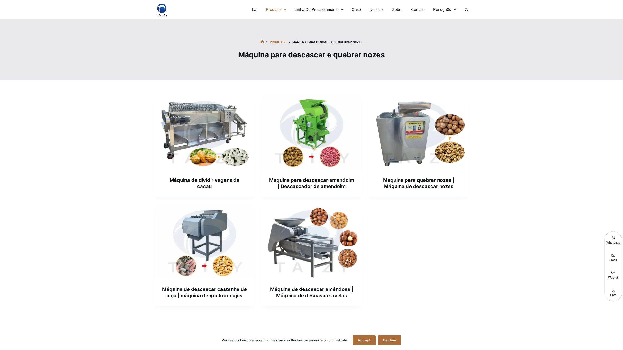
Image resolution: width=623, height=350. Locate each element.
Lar (254, 10)
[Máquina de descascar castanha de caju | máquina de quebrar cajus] (204, 241)
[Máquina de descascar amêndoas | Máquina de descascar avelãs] (311, 241)
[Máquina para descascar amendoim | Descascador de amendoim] (311, 132)
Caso (356, 10)
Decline (389, 340)
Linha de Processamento (317, 10)
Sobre (397, 10)
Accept (364, 340)
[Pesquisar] (466, 10)
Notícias (376, 10)
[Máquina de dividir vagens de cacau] (204, 132)
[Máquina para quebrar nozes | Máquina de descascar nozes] (418, 132)
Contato (418, 10)
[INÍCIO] (262, 42)
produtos (274, 10)
